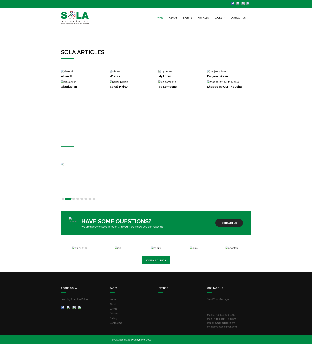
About (173, 17)
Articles (203, 17)
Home (159, 17)
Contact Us (238, 17)
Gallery (220, 17)
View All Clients (156, 260)
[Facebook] (233, 3)
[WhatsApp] (248, 3)
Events (187, 17)
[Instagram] (238, 3)
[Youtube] (243, 3)
